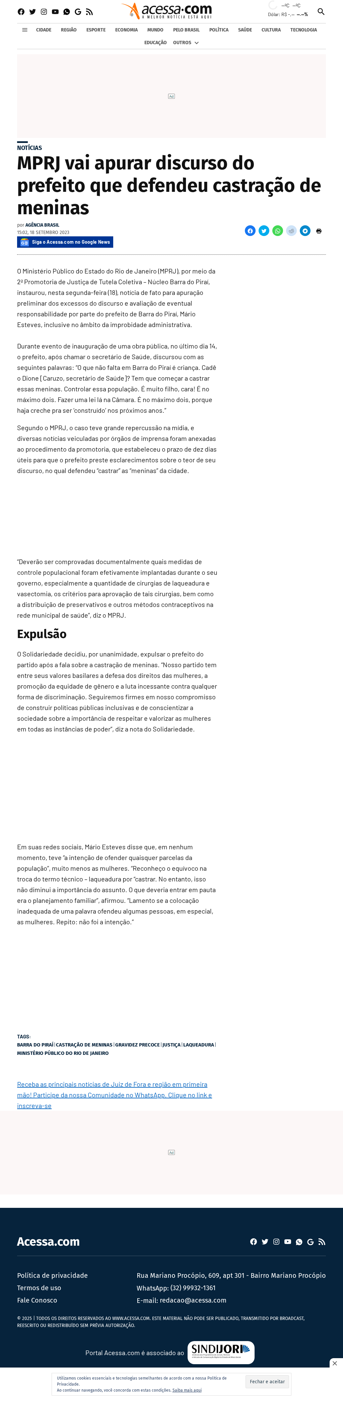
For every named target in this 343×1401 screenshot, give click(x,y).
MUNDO (155, 30)
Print (319, 230)
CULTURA (271, 30)
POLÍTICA (218, 30)
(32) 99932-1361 (193, 1288)
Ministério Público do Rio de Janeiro (63, 1053)
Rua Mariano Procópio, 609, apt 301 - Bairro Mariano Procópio (231, 1275)
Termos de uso (39, 1288)
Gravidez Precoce (137, 1045)
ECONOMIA (126, 30)
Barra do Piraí (35, 1045)
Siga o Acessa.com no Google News (71, 242)
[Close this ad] (336, 1363)
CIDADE (43, 30)
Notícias (29, 148)
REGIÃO (69, 30)
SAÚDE (245, 30)
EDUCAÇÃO (155, 43)
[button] (250, 230)
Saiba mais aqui (187, 1390)
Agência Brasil (42, 225)
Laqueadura (198, 1045)
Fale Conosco (37, 1300)
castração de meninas (84, 1045)
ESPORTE (96, 30)
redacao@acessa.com (193, 1300)
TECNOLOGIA (303, 30)
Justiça (171, 1045)
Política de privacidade (52, 1275)
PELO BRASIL (186, 30)
